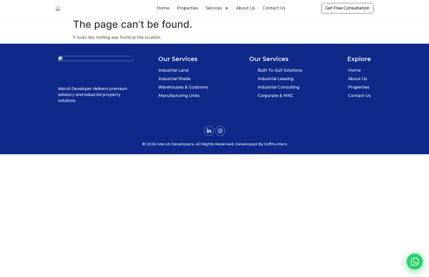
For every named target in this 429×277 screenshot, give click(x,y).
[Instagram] (220, 131)
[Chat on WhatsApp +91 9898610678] (415, 261)
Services (214, 8)
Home (163, 8)
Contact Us (274, 8)
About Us (245, 8)
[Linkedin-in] (209, 131)
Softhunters (275, 144)
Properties (187, 8)
